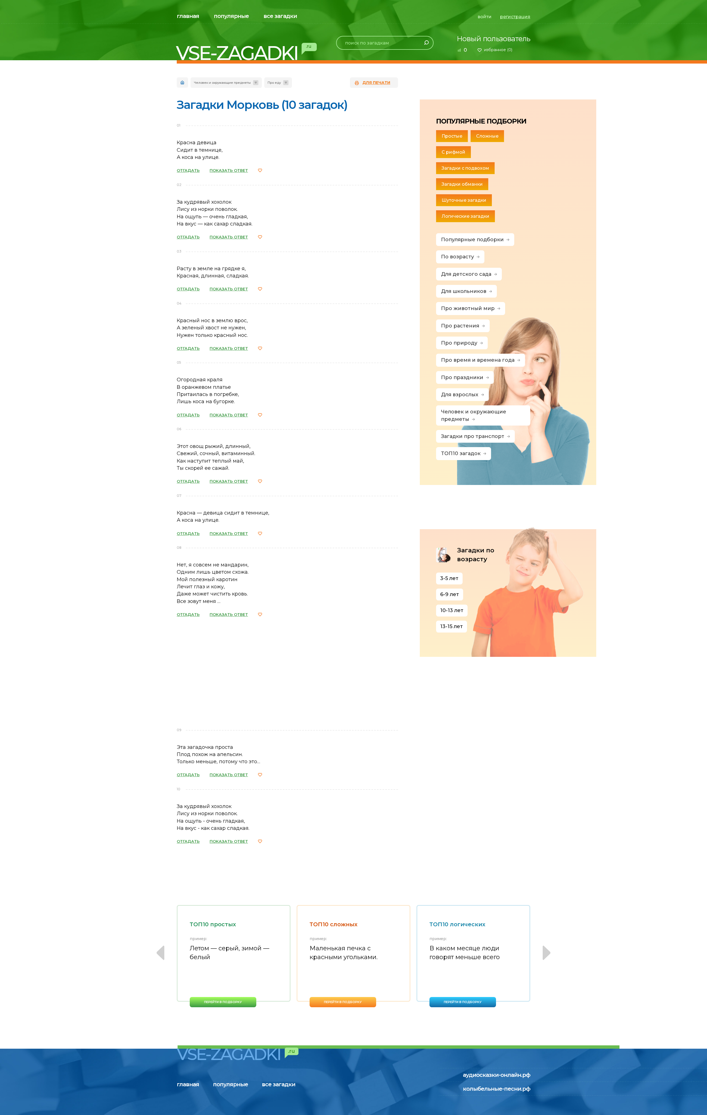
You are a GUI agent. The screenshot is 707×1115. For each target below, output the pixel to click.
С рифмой (453, 152)
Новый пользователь (493, 38)
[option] (234, 956)
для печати (376, 82)
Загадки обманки (462, 184)
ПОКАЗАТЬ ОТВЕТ (229, 170)
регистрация (515, 16)
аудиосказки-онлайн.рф (496, 1075)
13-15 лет (451, 626)
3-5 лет (449, 578)
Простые (452, 136)
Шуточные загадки (464, 200)
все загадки (280, 16)
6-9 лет (449, 594)
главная (188, 16)
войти (485, 16)
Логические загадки (465, 216)
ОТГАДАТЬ (188, 170)
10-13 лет (451, 610)
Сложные (487, 136)
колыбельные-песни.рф (496, 1088)
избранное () (498, 49)
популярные (231, 16)
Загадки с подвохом (465, 168)
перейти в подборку (223, 1002)
